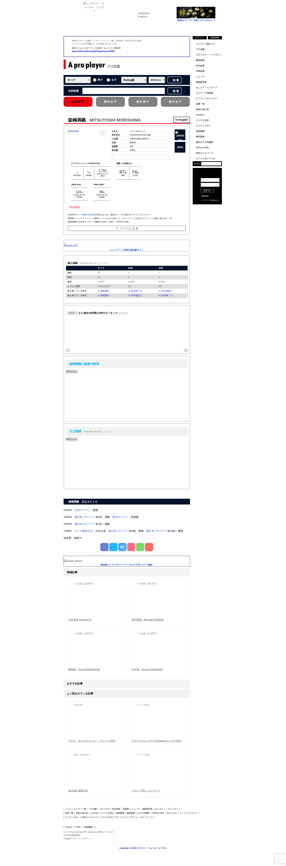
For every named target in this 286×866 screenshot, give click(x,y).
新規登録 (215, 37)
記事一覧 (200, 104)
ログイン (199, 37)
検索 (176, 80)
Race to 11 (172, 813)
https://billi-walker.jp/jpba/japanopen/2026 (93, 51)
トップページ (77, 28)
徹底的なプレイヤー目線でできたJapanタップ (196, 20)
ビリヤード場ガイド (103, 28)
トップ (68, 809)
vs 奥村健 (102, 291)
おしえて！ (160, 809)
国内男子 (78, 101)
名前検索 (73, 90)
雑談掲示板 (201, 82)
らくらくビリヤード (189, 813)
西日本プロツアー (156, 530)
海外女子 (175, 101)
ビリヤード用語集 (182, 28)
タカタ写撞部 (144, 813)
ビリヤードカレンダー (206, 98)
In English (181, 119)
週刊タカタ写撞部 (204, 142)
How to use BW (207, 208)
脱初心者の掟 (202, 109)
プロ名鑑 (130, 28)
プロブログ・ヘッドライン (209, 54)
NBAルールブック (204, 153)
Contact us (207, 213)
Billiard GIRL (202, 147)
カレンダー (173, 809)
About (69, 827)
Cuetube (200, 115)
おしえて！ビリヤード (206, 87)
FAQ (78, 827)
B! (122, 547)
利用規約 (88, 827)
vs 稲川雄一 (134, 291)
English (142, 16)
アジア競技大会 (84, 215)
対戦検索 (200, 71)
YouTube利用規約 (72, 835)
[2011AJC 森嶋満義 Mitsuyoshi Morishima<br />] (73, 131)
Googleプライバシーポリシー (78, 838)
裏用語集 (200, 136)
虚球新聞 (200, 131)
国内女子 (110, 101)
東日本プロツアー (85, 517)
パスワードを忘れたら (210, 200)
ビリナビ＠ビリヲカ (205, 158)
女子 (114, 79)
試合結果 (156, 28)
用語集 (126, 809)
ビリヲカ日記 (202, 120)
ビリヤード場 (80, 809)
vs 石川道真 (164, 291)
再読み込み (71, 371)
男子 (100, 79)
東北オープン (120, 517)
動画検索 (200, 60)
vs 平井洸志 (134, 295)
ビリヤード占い (203, 125)
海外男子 (143, 101)
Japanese (144, 13)
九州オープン (82, 510)
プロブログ (104, 809)
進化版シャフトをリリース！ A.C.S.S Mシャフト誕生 (127, 564)
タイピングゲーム (130, 817)
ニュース (209, 28)
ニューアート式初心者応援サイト (127, 250)
